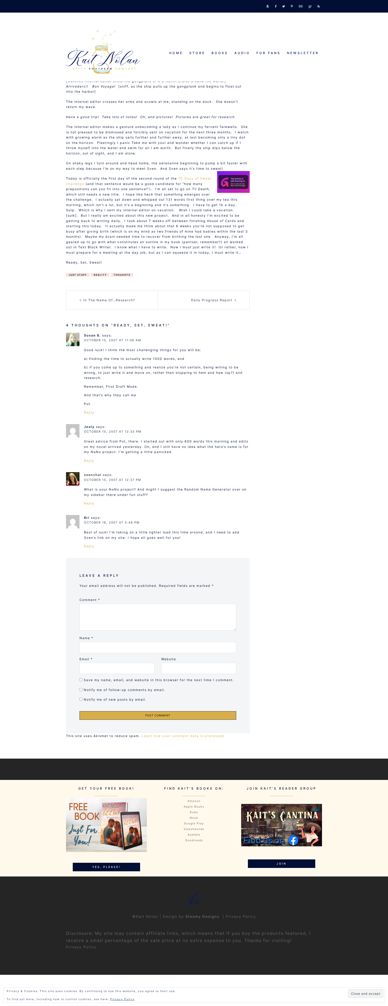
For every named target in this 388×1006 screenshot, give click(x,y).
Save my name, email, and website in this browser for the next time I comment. (159, 680)
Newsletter (303, 53)
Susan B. (92, 335)
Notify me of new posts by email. (115, 699)
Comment (89, 600)
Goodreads (194, 840)
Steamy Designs (203, 916)
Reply (89, 412)
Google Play (194, 823)
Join (282, 863)
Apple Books (194, 806)
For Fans (268, 53)
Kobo (194, 812)
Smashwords (194, 829)
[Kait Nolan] (103, 52)
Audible (194, 834)
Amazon (194, 801)
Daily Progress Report (211, 300)
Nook (194, 817)
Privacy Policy (241, 916)
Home (176, 53)
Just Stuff (78, 274)
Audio (242, 53)
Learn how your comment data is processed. (183, 736)
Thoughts (122, 274)
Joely (89, 427)
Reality (100, 274)
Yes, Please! (106, 867)
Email (86, 659)
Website (168, 659)
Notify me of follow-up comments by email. (124, 690)
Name (86, 638)
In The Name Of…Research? (109, 300)
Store (197, 53)
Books (220, 53)
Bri (87, 518)
